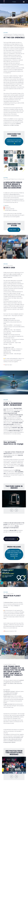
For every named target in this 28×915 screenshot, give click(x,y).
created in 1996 (7, 429)
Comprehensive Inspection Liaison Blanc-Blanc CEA (14, 140)
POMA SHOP (13, 229)
